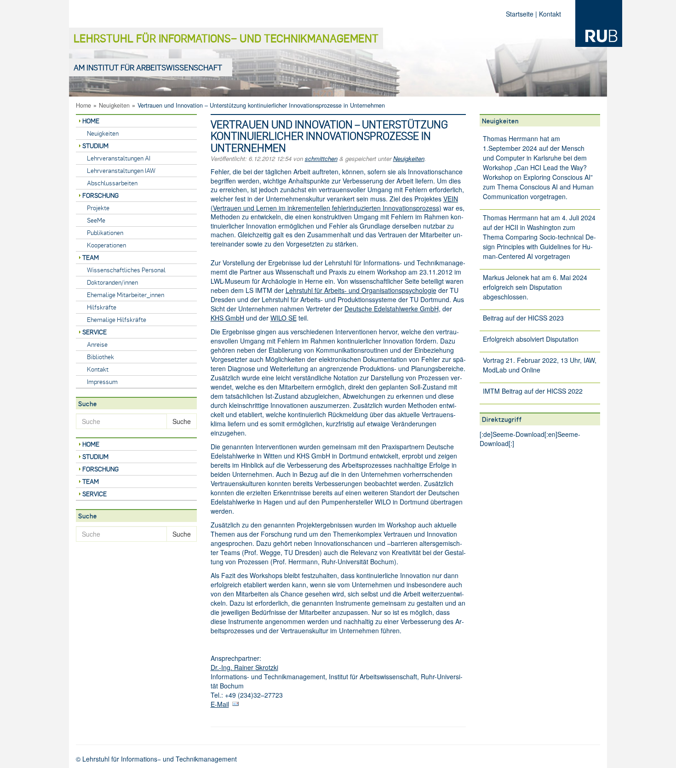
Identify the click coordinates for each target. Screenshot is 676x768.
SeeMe (96, 220)
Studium (95, 145)
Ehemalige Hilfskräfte (116, 319)
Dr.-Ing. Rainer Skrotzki (244, 667)
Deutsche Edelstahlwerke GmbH (391, 308)
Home (83, 105)
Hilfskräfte (101, 307)
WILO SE (283, 317)
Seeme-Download (518, 434)
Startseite (519, 13)
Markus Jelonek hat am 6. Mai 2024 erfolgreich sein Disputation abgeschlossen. (535, 287)
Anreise (97, 344)
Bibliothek (100, 357)
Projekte (98, 208)
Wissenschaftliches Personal (126, 270)
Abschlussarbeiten (112, 183)
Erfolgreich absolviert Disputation (531, 339)
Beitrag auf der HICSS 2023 (523, 317)
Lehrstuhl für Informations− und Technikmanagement (226, 38)
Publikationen (105, 232)
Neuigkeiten (114, 105)
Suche (181, 421)
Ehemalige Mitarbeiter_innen (125, 294)
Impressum (102, 381)
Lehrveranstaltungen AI (118, 158)
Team (90, 257)
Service (94, 332)
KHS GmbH (227, 317)
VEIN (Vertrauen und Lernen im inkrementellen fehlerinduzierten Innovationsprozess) (334, 203)
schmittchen (321, 158)
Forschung (100, 195)
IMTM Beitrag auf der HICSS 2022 (533, 390)
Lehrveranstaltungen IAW (121, 170)
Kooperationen (106, 245)
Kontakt (550, 13)
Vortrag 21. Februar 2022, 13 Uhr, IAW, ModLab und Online (539, 364)
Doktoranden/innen (112, 282)
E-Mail (220, 704)
